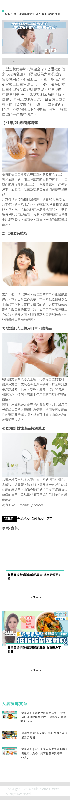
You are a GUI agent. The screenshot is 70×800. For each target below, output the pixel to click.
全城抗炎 (23, 519)
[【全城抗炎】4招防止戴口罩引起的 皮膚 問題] (35, 36)
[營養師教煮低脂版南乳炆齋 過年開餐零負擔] (35, 555)
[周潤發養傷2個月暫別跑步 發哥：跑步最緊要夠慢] (10, 734)
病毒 (49, 519)
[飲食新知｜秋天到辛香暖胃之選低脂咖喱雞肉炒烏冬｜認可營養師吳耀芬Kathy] (10, 750)
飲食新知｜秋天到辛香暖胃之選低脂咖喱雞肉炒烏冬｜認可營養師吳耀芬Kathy (44, 753)
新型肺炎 (38, 519)
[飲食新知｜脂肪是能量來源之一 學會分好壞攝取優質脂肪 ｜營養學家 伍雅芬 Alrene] (10, 714)
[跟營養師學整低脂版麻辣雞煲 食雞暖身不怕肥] (35, 628)
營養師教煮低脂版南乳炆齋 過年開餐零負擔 (34, 576)
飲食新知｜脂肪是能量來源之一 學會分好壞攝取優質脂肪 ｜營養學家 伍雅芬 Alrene (43, 717)
